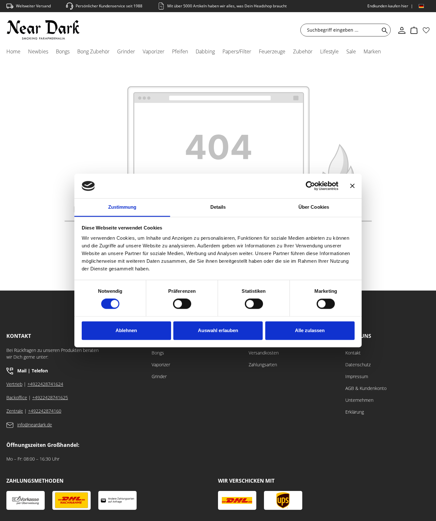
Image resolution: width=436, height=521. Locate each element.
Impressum (356, 376)
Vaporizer (161, 365)
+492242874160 (44, 411)
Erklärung (354, 412)
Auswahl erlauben (218, 330)
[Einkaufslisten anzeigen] (426, 30)
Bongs (158, 353)
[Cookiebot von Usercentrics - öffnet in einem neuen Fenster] (310, 186)
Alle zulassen (310, 330)
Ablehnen (126, 330)
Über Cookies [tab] (313, 207)
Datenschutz (358, 365)
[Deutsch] (421, 6)
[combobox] (341, 30)
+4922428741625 (50, 397)
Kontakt (353, 353)
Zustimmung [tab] (122, 207)
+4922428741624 (45, 384)
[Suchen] (383, 30)
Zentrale (14, 411)
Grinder (159, 376)
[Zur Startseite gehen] (43, 30)
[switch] (182, 304)
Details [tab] (218, 207)
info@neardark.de (34, 425)
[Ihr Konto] (401, 30)
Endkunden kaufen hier (387, 6)
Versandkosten (264, 353)
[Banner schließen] (352, 186)
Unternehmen (359, 400)
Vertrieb (14, 384)
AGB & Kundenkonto (366, 388)
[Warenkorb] (413, 30)
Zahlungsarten (263, 365)
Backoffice (16, 397)
